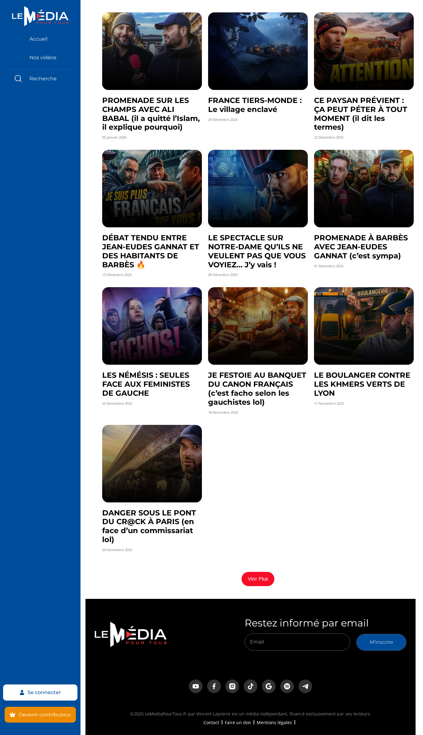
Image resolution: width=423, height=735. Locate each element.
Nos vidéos (42, 57)
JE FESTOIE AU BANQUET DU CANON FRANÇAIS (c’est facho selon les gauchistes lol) (257, 388)
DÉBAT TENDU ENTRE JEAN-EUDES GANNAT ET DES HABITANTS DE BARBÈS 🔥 (150, 251)
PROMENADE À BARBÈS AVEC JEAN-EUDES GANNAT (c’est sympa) (361, 246)
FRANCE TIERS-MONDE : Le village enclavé (255, 105)
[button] (258, 579)
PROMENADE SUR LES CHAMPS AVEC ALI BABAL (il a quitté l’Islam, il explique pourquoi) (151, 113)
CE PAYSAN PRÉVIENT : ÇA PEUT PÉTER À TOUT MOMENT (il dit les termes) (360, 113)
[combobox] (40, 78)
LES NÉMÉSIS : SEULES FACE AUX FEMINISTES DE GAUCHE (146, 384)
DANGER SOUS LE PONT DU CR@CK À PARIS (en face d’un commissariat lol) (149, 526)
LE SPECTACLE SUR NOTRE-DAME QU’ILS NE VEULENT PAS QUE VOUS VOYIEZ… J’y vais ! (257, 251)
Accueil (38, 39)
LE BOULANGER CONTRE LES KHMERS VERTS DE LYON (362, 384)
